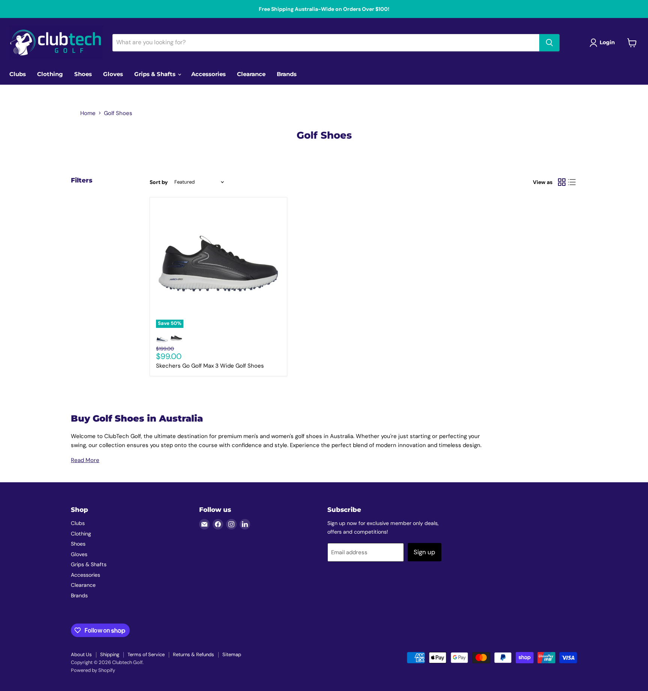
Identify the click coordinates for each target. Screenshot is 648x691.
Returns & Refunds (193, 654)
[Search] (549, 42)
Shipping (109, 654)
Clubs (17, 74)
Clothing (50, 74)
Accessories (208, 74)
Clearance (251, 74)
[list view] (572, 182)
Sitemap (231, 654)
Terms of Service (146, 654)
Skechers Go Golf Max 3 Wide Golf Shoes (210, 365)
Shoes (83, 74)
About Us (81, 654)
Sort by (159, 182)
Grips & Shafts (155, 74)
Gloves (113, 74)
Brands (287, 74)
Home (88, 113)
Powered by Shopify (93, 670)
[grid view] (561, 182)
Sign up (424, 552)
